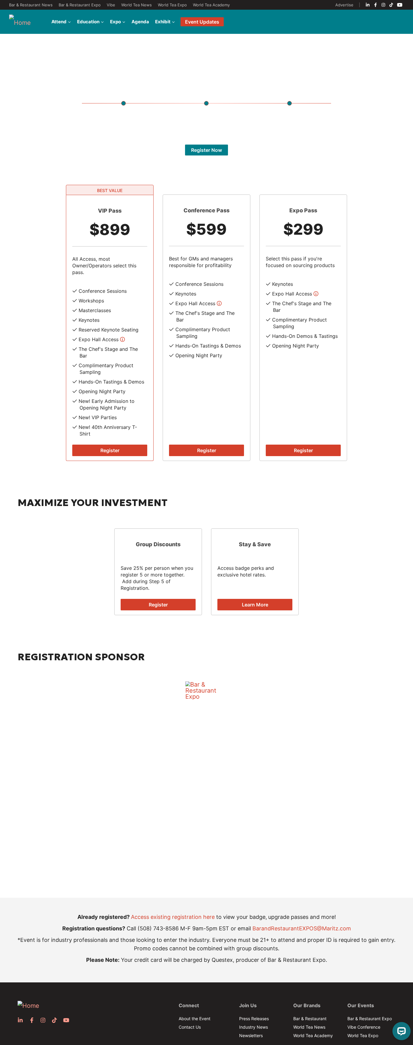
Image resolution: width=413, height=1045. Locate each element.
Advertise (344, 4)
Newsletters (251, 1035)
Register (109, 450)
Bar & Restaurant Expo (80, 4)
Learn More (255, 605)
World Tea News (136, 4)
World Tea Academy (211, 4)
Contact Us (190, 1027)
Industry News (253, 1027)
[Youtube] (399, 5)
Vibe (111, 4)
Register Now (206, 150)
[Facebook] (375, 5)
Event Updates (202, 22)
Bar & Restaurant (310, 1018)
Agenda (140, 21)
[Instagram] (383, 5)
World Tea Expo (172, 4)
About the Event (194, 1018)
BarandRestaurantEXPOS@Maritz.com (301, 928)
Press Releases (254, 1018)
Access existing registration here (173, 917)
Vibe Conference (363, 1027)
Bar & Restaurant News (31, 4)
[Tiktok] (391, 5)
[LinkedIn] (368, 5)
